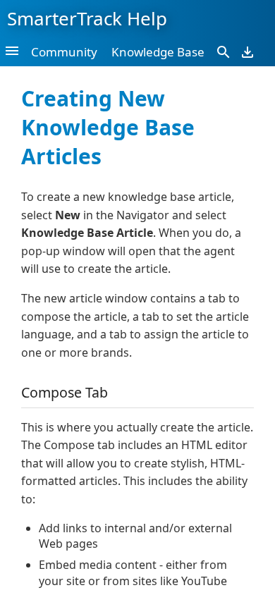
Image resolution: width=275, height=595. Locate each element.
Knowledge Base (157, 52)
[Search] (224, 51)
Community (64, 52)
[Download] (247, 51)
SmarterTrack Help (87, 18)
